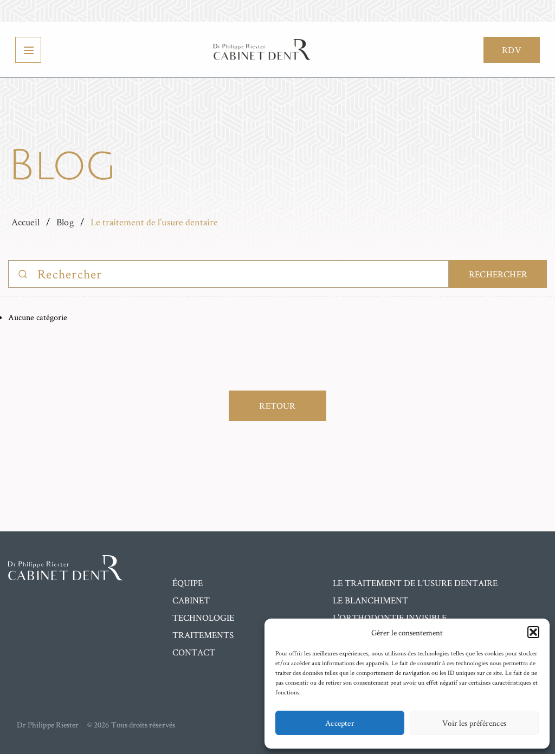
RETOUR (277, 406)
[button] (533, 632)
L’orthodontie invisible (390, 617)
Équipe (187, 583)
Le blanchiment (370, 600)
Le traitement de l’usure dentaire (415, 583)
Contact (193, 652)
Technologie (203, 617)
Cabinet (191, 600)
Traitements (203, 635)
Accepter (339, 723)
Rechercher (498, 274)
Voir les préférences (474, 723)
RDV (511, 50)
